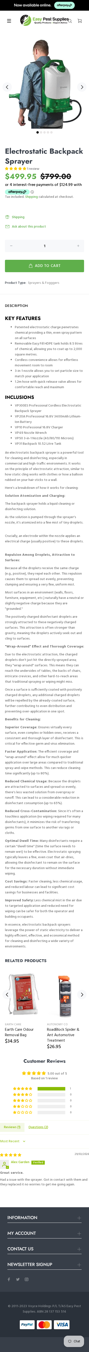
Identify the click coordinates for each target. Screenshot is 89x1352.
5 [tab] (51, 132)
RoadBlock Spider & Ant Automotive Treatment (63, 1035)
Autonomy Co (57, 1024)
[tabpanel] (44, 84)
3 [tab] (44, 132)
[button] (16, 169)
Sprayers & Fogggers (43, 283)
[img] (10, 1155)
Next (82, 87)
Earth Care (13, 1024)
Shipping (31, 197)
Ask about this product (29, 227)
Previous (7, 87)
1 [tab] (37, 132)
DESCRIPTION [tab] (16, 305)
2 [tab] (41, 132)
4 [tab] (48, 132)
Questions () (38, 1127)
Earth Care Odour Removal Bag (19, 1032)
